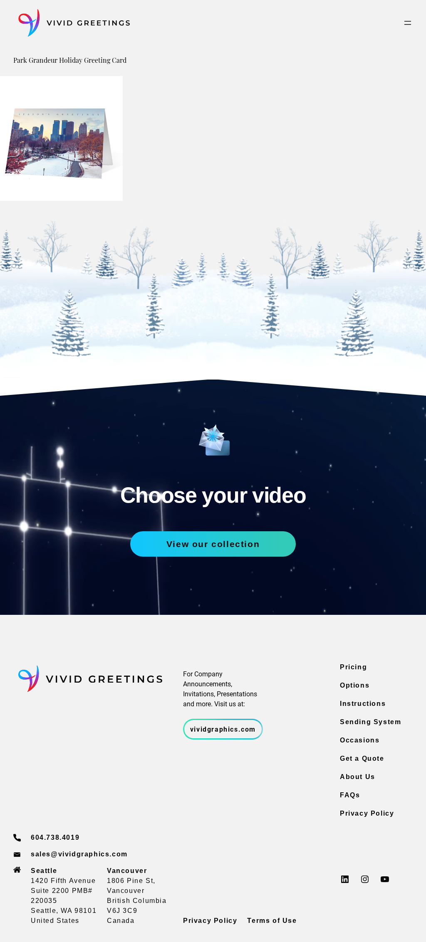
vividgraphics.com (223, 729)
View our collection (213, 544)
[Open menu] (408, 23)
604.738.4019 (55, 837)
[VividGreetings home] (71, 23)
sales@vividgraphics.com (79, 854)
